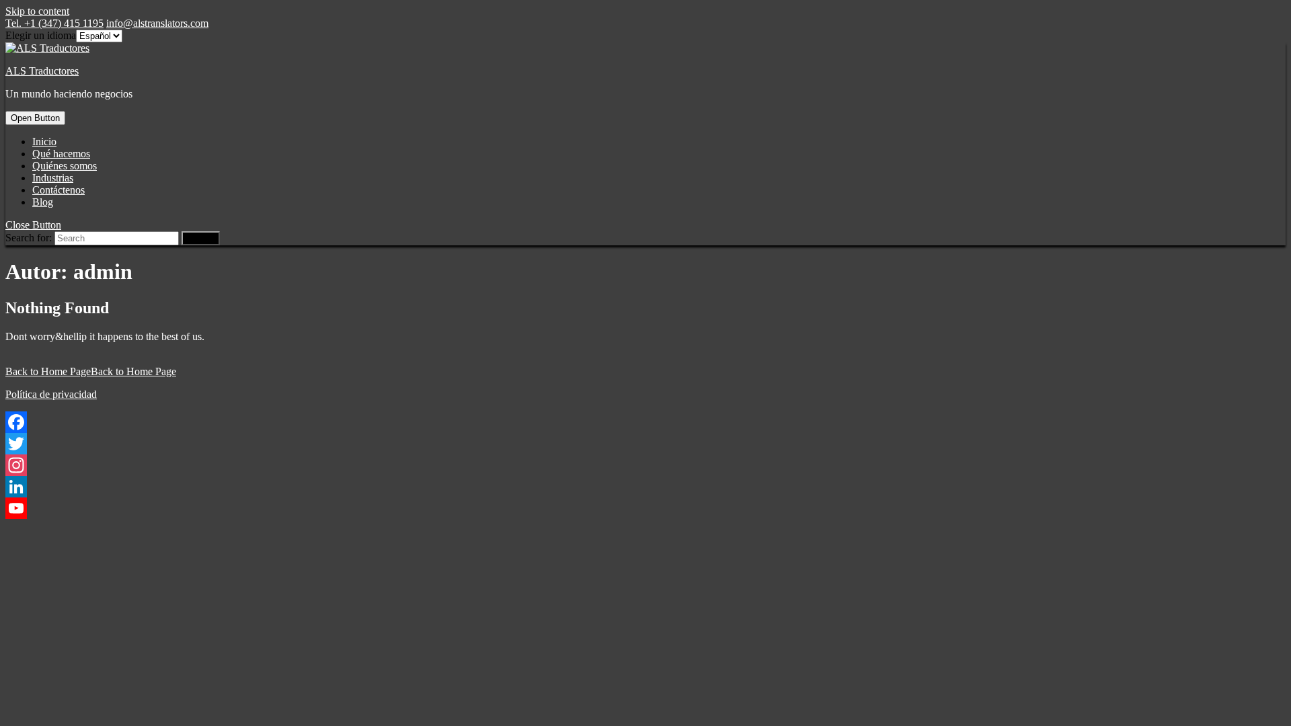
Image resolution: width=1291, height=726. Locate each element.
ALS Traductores (42, 71)
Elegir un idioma (40, 35)
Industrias (52, 178)
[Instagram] (645, 465)
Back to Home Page (90, 371)
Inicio (44, 141)
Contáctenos (58, 190)
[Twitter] (645, 443)
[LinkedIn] (645, 486)
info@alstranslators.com (157, 23)
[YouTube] (645, 508)
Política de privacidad (51, 394)
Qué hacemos (61, 153)
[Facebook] (645, 422)
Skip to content (37, 11)
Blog (42, 202)
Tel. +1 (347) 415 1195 (54, 23)
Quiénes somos (64, 165)
